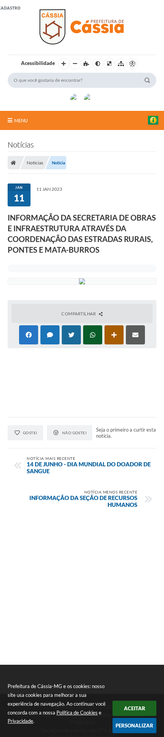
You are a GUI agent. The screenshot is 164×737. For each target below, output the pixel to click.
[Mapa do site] (121, 64)
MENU (21, 120)
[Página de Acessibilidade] (132, 64)
